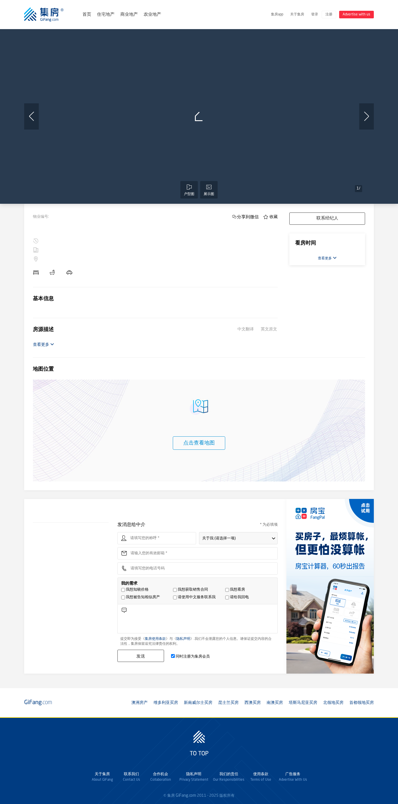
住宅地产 (106, 15)
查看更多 (41, 345)
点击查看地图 (199, 443)
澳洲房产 (139, 703)
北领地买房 (333, 703)
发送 (140, 656)
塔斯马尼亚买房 (303, 703)
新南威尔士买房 (198, 703)
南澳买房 (275, 703)
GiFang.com (186, 796)
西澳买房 (252, 703)
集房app (277, 14)
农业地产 (152, 15)
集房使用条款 (155, 639)
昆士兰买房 (228, 703)
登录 (314, 14)
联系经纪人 (327, 218)
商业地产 (129, 15)
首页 (86, 15)
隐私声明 (183, 639)
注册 (328, 14)
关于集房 (297, 14)
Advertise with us (356, 14)
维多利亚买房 (166, 703)
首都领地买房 (361, 703)
